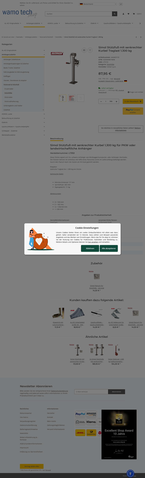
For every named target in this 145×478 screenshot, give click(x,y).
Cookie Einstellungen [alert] (87, 227)
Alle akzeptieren (109, 248)
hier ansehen (93, 242)
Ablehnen (90, 248)
